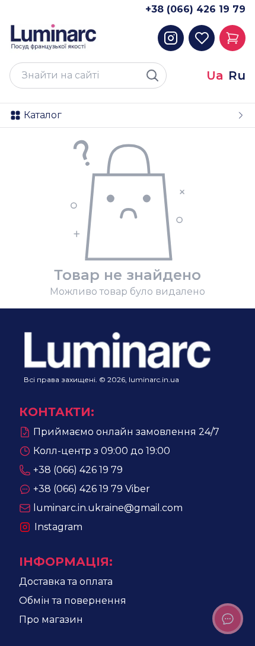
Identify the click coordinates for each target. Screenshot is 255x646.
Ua (215, 75)
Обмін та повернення (72, 600)
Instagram (58, 526)
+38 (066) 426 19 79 (195, 9)
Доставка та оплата (66, 581)
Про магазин (51, 619)
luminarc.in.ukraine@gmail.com (108, 507)
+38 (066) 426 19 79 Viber (91, 488)
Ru (237, 75)
